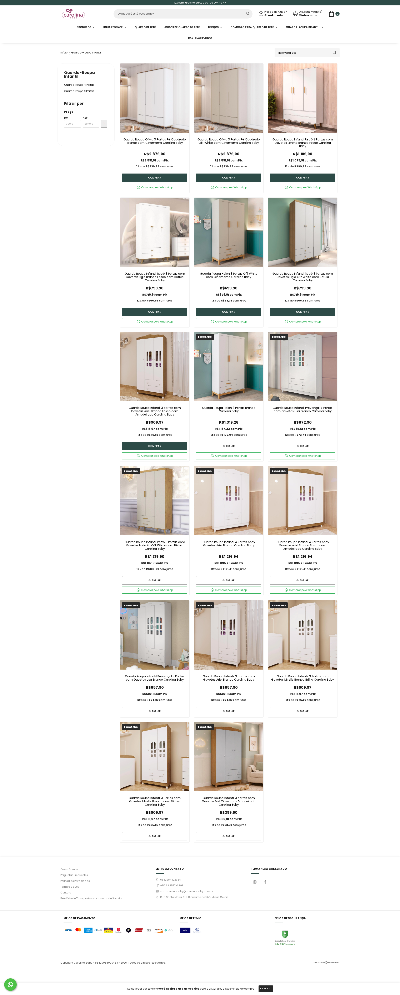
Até (85, 118)
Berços (213, 27)
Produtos (84, 27)
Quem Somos (69, 869)
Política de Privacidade (75, 881)
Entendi (265, 988)
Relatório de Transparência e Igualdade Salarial (91, 898)
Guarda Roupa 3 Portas (79, 91)
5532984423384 (170, 879)
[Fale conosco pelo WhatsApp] (10, 984)
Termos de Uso (69, 886)
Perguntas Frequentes (74, 875)
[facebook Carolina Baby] (265, 882)
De (66, 118)
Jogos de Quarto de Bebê (182, 27)
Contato (65, 892)
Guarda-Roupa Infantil (303, 27)
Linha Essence (113, 27)
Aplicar (104, 124)
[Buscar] (248, 14)
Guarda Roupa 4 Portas (79, 85)
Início (64, 52)
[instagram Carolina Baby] (255, 882)
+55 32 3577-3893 (171, 885)
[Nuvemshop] (327, 963)
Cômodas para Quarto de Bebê (252, 27)
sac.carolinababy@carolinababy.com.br (186, 891)
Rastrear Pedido (200, 38)
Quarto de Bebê (145, 27)
